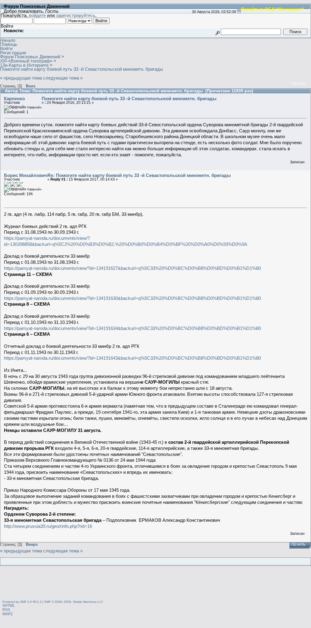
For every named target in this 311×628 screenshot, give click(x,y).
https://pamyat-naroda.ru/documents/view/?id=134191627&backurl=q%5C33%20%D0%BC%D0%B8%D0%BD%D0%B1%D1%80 (132, 268)
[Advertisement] (155, 583)
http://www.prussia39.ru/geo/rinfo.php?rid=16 (48, 526)
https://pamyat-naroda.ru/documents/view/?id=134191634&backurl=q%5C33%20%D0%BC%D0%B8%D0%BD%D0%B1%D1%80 (132, 328)
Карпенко (14, 98)
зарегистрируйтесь (75, 15)
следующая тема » (63, 77)
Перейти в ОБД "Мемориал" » (274, 9)
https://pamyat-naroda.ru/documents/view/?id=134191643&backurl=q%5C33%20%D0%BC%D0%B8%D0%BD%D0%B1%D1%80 (132, 358)
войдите (37, 15)
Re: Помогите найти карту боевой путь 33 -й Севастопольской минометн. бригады (139, 175)
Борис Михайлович (25, 175)
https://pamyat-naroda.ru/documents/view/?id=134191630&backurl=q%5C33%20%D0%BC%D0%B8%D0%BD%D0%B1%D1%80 (132, 298)
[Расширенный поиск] (217, 31)
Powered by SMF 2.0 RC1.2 (22, 601)
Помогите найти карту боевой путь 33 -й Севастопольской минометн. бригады (129, 98)
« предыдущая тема (21, 77)
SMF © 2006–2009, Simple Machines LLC (73, 601)
